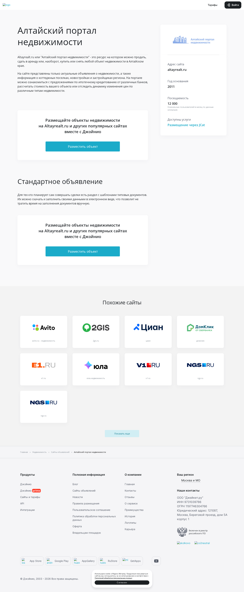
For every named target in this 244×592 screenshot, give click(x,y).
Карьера (130, 529)
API (22, 503)
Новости (78, 497)
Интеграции (27, 509)
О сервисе (131, 503)
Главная (130, 484)
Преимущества (134, 509)
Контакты (130, 490)
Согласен (122, 582)
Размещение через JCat (186, 125)
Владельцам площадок (87, 532)
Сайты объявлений (84, 490)
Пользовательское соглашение (91, 509)
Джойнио (25, 484)
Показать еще (122, 433)
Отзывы (130, 497)
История (130, 516)
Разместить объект (83, 146)
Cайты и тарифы (30, 497)
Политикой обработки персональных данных (113, 578)
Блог (75, 484)
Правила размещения (86, 503)
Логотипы (130, 522)
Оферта (77, 526)
